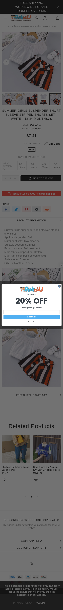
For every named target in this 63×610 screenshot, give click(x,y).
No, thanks (31, 322)
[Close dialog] (59, 286)
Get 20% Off (31, 317)
